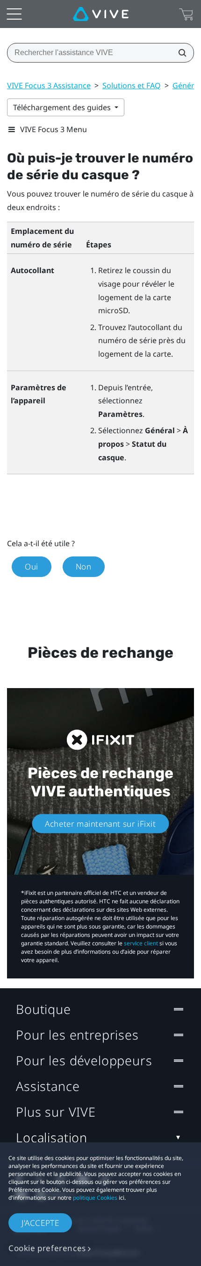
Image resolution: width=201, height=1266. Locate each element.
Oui (31, 566)
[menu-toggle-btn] (14, 14)
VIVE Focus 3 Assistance (49, 85)
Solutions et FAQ (131, 85)
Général (186, 85)
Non (84, 566)
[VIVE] (101, 14)
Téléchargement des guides (63, 107)
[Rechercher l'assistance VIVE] (179, 52)
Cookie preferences (47, 1248)
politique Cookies (95, 1198)
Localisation (51, 1137)
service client (141, 943)
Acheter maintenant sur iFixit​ (100, 823)
